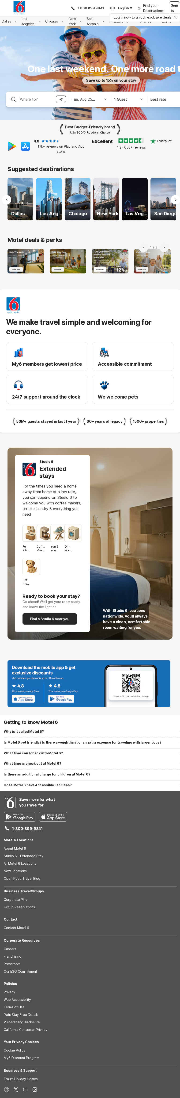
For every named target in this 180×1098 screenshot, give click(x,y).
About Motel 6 (15, 848)
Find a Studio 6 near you (49, 619)
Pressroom (12, 964)
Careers (10, 949)
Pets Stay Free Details (21, 1015)
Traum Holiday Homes (21, 1079)
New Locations (15, 871)
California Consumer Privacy (25, 1030)
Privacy (9, 992)
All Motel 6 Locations (20, 863)
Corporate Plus (15, 900)
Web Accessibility (17, 1000)
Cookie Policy (14, 1050)
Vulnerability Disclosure (22, 1022)
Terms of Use (14, 1007)
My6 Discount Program (21, 1058)
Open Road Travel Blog (22, 878)
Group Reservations (19, 907)
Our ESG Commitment (20, 971)
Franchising (12, 956)
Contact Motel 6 (16, 928)
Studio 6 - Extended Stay (23, 856)
